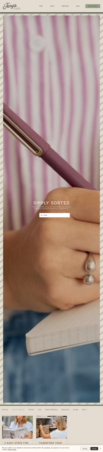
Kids (39, 410)
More (84, 410)
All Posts (5, 410)
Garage (75, 410)
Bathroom (65, 410)
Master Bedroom (51, 410)
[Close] (100, 448)
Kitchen (31, 410)
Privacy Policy (12, 449)
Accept (94, 449)
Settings (85, 449)
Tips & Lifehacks (18, 410)
